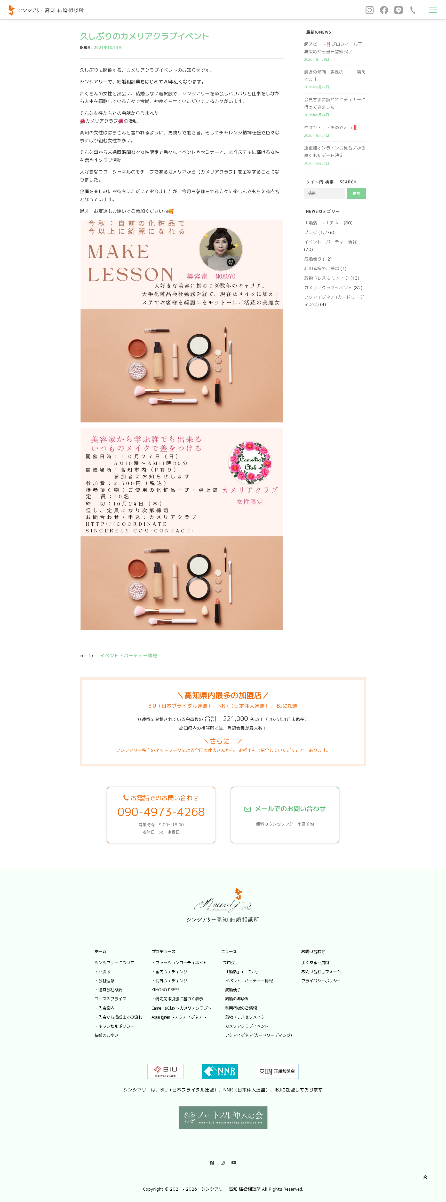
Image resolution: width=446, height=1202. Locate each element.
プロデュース (163, 951)
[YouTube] (233, 1161)
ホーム (100, 951)
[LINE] (398, 9)
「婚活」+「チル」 (323, 223)
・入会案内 (104, 1008)
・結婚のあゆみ (235, 999)
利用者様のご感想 (321, 268)
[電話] (413, 9)
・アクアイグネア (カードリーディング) (256, 1035)
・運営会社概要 (108, 990)
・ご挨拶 (102, 972)
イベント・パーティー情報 (128, 655)
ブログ (310, 232)
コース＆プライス (110, 999)
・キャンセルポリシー (114, 1026)
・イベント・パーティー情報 (247, 981)
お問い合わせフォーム (321, 972)
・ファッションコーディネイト (179, 962)
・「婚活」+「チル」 (240, 972)
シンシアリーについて (114, 962)
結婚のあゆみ (106, 1035)
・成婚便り (231, 990)
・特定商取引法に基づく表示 (177, 999)
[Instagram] (369, 9)
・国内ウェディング (169, 972)
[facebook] (212, 1161)
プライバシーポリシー (321, 981)
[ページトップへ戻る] (424, 1176)
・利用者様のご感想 (239, 1008)
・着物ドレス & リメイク (243, 1017)
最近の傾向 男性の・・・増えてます (334, 75)
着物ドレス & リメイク (326, 278)
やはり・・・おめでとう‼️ (331, 127)
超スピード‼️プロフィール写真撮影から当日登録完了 (333, 47)
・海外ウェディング (169, 981)
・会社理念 (104, 981)
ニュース (229, 951)
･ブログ (228, 962)
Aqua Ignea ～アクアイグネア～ (179, 1017)
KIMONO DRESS (165, 990)
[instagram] (223, 1161)
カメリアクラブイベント (328, 287)
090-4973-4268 (161, 812)
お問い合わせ (313, 951)
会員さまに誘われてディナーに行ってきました (334, 103)
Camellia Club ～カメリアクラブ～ (181, 1008)
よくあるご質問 (315, 962)
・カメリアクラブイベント (244, 1026)
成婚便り (313, 259)
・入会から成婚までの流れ (118, 1017)
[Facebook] (384, 9)
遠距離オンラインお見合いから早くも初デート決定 (334, 151)
